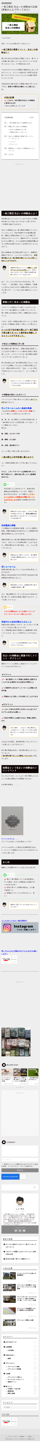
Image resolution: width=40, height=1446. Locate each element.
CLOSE (31, 117)
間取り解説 (21, 1393)
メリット (13, 141)
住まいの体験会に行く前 (18, 129)
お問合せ (30, 1436)
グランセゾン (20, 1363)
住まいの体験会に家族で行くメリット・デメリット (21, 137)
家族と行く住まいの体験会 (18, 126)
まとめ (11, 154)
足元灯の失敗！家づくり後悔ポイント (18, 1259)
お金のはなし (20, 1355)
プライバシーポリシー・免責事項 (16, 1436)
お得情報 (20, 1347)
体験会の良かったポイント (19, 132)
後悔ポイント (21, 1382)
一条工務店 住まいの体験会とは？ (20, 123)
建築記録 (21, 1391)
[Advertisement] (20, 186)
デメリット (13, 144)
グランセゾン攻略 (21, 1366)
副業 (21, 1358)
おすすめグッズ (20, 1342)
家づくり (21, 1386)
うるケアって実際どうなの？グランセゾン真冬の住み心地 (21, 1253)
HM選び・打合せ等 (6, 3)
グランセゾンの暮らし (21, 1377)
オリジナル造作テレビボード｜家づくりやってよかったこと (21, 1246)
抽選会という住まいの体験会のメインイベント (22, 149)
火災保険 (21, 1350)
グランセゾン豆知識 (21, 1369)
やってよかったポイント (21, 1379)
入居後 (20, 1373)
